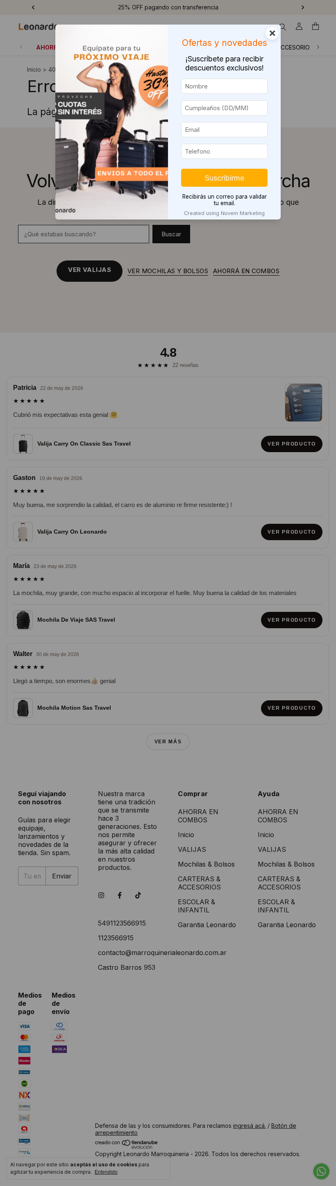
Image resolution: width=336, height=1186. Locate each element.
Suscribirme (224, 178)
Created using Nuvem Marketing (224, 213)
